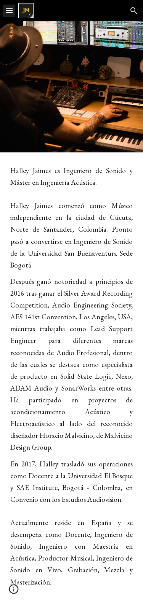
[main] (71, 380)
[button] (9, 10)
